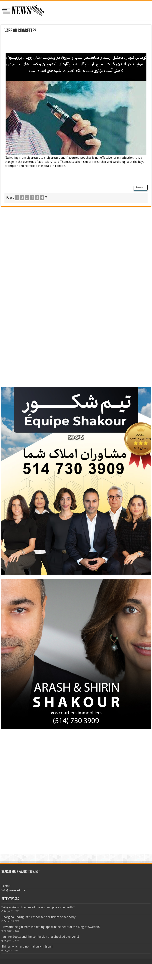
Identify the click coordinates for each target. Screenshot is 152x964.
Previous (141, 187)
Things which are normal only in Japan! (27, 946)
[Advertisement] (76, 43)
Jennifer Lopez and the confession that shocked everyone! (40, 936)
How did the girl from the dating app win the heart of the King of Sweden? (50, 927)
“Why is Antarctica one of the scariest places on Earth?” (38, 907)
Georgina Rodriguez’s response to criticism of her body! (38, 917)
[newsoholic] (23, 9)
